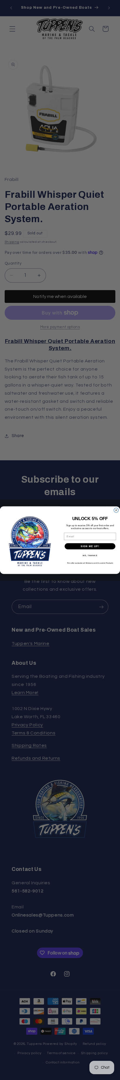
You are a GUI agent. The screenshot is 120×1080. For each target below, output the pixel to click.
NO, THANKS (90, 555)
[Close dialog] (116, 510)
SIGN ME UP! (90, 546)
